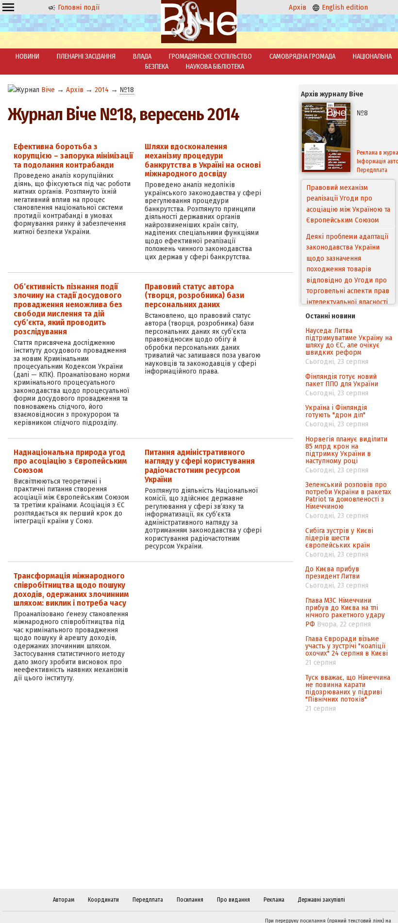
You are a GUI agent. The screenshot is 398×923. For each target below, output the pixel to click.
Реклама (274, 899)
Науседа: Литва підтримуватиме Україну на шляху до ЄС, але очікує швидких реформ (348, 341)
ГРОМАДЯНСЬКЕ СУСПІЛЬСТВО (210, 56)
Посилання (190, 899)
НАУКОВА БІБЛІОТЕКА (215, 67)
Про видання (233, 899)
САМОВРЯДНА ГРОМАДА (302, 56)
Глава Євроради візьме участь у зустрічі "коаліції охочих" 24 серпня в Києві (346, 645)
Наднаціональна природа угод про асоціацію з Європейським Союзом (70, 461)
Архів (297, 7)
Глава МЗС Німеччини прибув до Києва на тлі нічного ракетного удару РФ (345, 612)
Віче (48, 89)
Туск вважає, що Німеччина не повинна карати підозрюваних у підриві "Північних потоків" (347, 688)
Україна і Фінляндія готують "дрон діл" (336, 411)
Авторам (63, 899)
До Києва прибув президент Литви (332, 572)
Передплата (148, 899)
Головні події (78, 7)
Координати (103, 899)
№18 (127, 89)
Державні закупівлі (321, 899)
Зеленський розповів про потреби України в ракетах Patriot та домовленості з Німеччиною (348, 495)
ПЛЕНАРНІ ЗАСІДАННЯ (86, 56)
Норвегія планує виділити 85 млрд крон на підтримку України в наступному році (346, 450)
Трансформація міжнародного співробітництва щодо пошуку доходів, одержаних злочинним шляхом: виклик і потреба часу (71, 589)
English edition (344, 7)
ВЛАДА (142, 56)
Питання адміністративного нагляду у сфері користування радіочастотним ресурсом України (200, 466)
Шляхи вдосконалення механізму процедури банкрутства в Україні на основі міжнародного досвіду (203, 160)
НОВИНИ (27, 56)
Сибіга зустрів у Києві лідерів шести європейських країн (339, 537)
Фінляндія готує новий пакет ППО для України (341, 380)
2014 (102, 89)
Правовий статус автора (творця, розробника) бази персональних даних (194, 296)
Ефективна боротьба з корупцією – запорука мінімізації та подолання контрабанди (73, 155)
